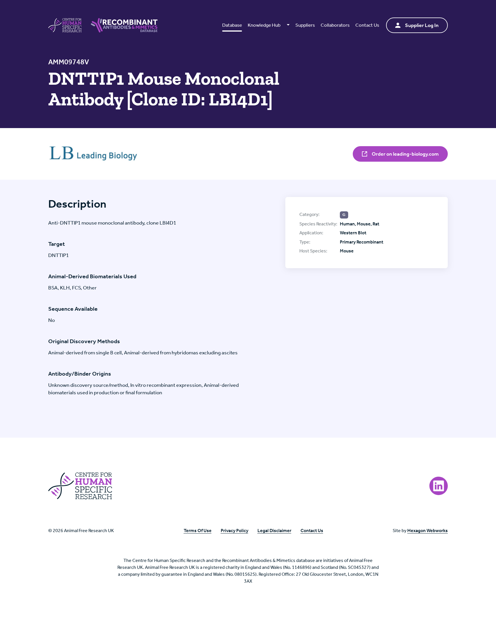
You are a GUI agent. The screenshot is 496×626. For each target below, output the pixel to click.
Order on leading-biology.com (405, 154)
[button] (268, 25)
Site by (420, 530)
